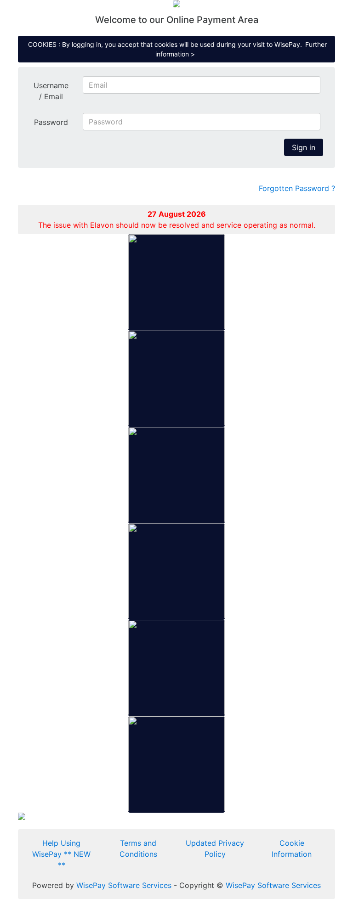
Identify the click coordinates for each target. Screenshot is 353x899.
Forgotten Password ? (297, 188)
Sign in (303, 147)
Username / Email (51, 91)
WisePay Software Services (123, 885)
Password (51, 122)
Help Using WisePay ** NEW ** (61, 854)
